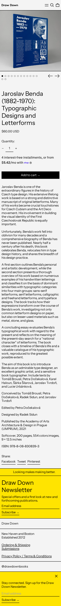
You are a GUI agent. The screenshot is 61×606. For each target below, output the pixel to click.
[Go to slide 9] (27, 76)
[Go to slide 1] (2, 76)
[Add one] (16, 148)
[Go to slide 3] (8, 76)
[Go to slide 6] (18, 76)
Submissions (10, 549)
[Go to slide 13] (2, 79)
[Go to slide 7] (21, 76)
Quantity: (8, 141)
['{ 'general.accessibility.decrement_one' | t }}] (3, 148)
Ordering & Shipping (16, 545)
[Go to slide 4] (11, 76)
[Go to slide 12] (36, 76)
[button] (52, 5)
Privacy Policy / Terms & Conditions (27, 556)
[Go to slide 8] (24, 76)
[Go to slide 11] (33, 76)
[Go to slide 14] (5, 79)
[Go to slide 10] (30, 76)
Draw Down (10, 523)
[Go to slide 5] (15, 76)
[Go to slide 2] (5, 76)
